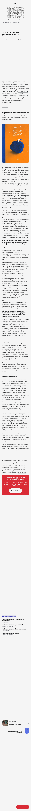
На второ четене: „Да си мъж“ (12, 625)
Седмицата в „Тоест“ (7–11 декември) (14, 732)
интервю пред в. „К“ (8, 172)
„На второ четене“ (11, 84)
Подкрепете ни (15, 490)
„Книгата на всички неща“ (10, 191)
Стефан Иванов (16, 22)
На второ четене (7, 39)
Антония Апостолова (7, 626)
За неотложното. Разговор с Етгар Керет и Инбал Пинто (19, 723)
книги (14, 39)
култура (20, 39)
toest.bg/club (22, 472)
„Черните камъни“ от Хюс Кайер (15, 113)
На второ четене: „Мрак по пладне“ (14, 629)
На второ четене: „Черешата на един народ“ (13, 619)
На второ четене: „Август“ (11, 633)
